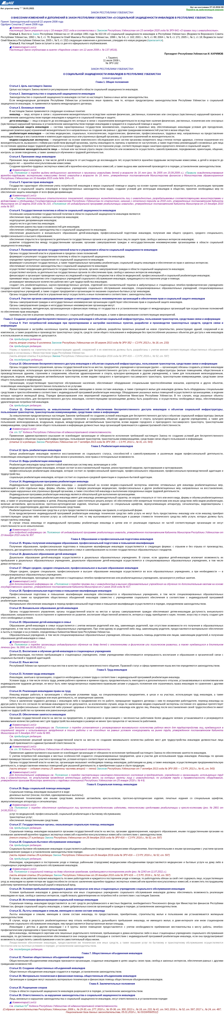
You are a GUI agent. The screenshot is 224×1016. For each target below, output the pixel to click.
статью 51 (20, 1006)
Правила (191, 172)
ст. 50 (18, 749)
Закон (36, 34)
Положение (21, 172)
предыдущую (21, 339)
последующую (22, 359)
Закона (56, 356)
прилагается (155, 40)
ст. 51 (18, 432)
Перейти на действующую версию (205, 9)
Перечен (20, 198)
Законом (102, 30)
